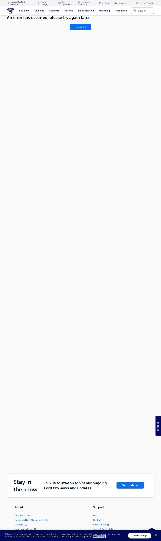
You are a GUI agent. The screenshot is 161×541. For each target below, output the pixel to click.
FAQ (95, 515)
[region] (80, 535)
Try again (80, 27)
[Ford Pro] (10, 10)
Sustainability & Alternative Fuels (31, 520)
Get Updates (130, 485)
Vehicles (39, 10)
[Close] (156, 535)
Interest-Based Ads (103, 529)
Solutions (24, 10)
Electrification (86, 10)
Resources (121, 10)
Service (68, 10)
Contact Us (98, 520)
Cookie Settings (139, 535)
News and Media (23, 529)
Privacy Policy (99, 537)
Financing (104, 10)
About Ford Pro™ (23, 515)
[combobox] (145, 11)
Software (54, 10)
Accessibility (99, 524)
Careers (19, 524)
